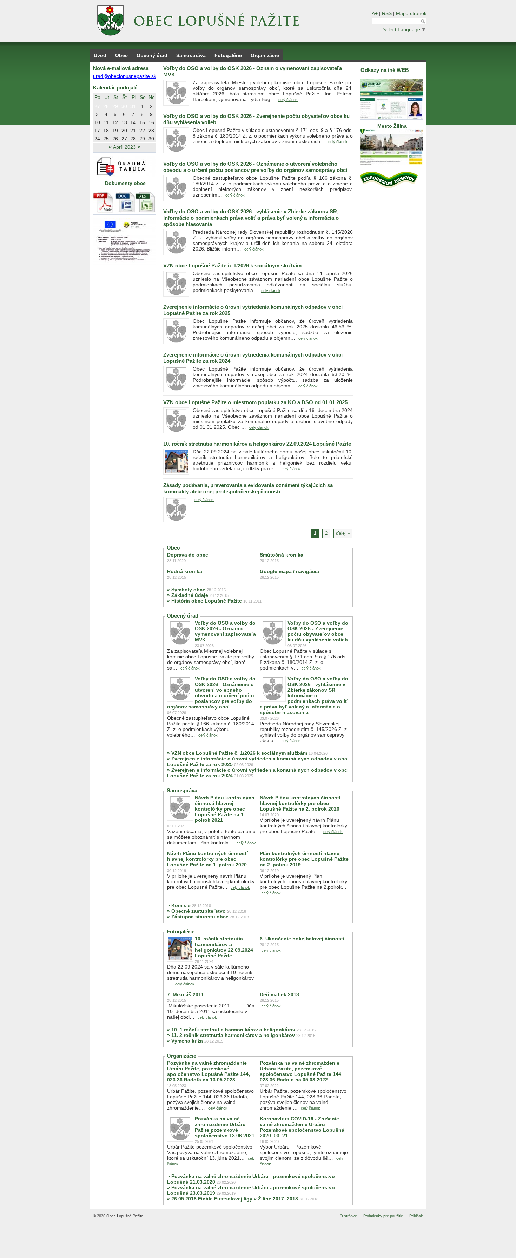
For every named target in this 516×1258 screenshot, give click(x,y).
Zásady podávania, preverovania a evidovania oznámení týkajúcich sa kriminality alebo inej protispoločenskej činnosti (248, 488)
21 (133, 130)
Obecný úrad (152, 55)
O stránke (348, 1216)
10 (97, 122)
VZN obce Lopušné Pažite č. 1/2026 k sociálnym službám (232, 265)
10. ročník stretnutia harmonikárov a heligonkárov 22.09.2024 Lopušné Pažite (257, 444)
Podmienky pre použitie (383, 1216)
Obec (121, 55)
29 (115, 106)
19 (115, 130)
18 (106, 130)
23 (151, 130)
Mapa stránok (411, 13)
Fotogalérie (228, 55)
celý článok (288, 100)
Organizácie (265, 55)
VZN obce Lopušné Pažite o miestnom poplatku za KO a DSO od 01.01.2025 (255, 402)
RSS (387, 13)
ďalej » (343, 533)
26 (115, 138)
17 (97, 130)
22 (142, 130)
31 (133, 106)
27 (97, 106)
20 (124, 130)
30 (124, 106)
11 (106, 122)
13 (124, 122)
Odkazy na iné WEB (384, 70)
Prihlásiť (416, 1216)
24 (97, 138)
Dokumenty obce (125, 183)
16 (151, 122)
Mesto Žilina (391, 126)
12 (115, 122)
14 (133, 122)
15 (142, 122)
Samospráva (191, 55)
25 (106, 138)
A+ (375, 13)
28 (106, 106)
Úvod (100, 55)
